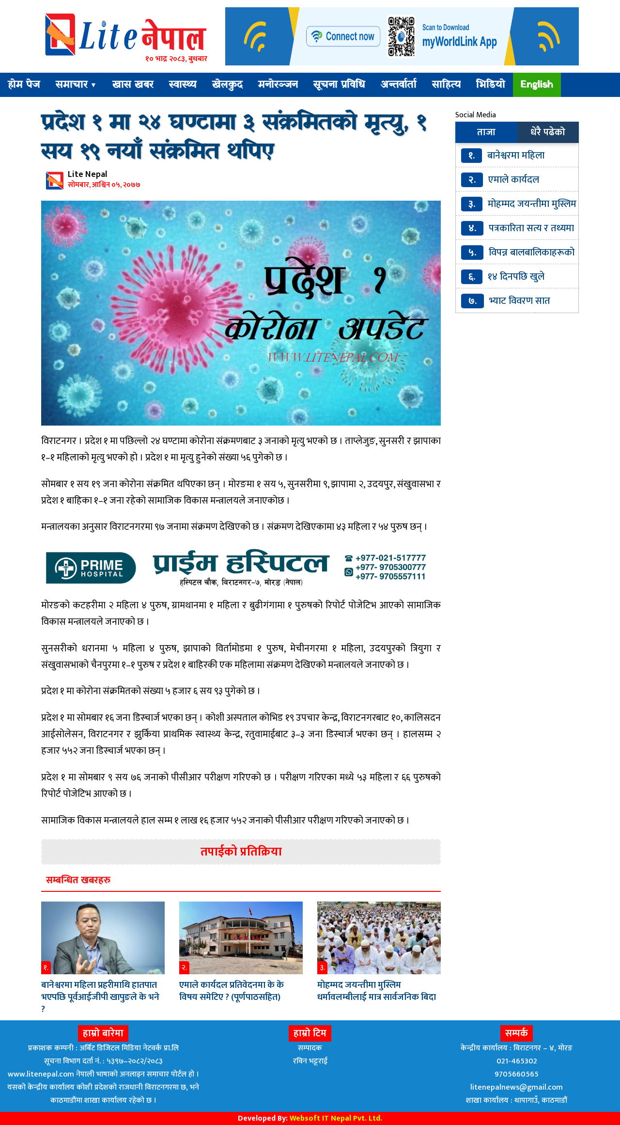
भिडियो (490, 85)
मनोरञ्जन (278, 85)
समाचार (76, 85)
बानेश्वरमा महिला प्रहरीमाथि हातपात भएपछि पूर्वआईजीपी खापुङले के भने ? (100, 997)
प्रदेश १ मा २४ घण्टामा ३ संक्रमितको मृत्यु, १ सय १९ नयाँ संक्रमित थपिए (233, 138)
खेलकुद (227, 85)
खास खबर (133, 85)
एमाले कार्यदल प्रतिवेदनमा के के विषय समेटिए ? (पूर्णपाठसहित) (231, 991)
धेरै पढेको (547, 132)
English (537, 85)
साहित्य (446, 85)
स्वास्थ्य (183, 85)
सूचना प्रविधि (339, 85)
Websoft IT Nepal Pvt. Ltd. (336, 1118)
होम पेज (24, 85)
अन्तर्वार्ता (399, 85)
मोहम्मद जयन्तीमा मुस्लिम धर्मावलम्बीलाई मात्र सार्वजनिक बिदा (376, 991)
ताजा (486, 132)
